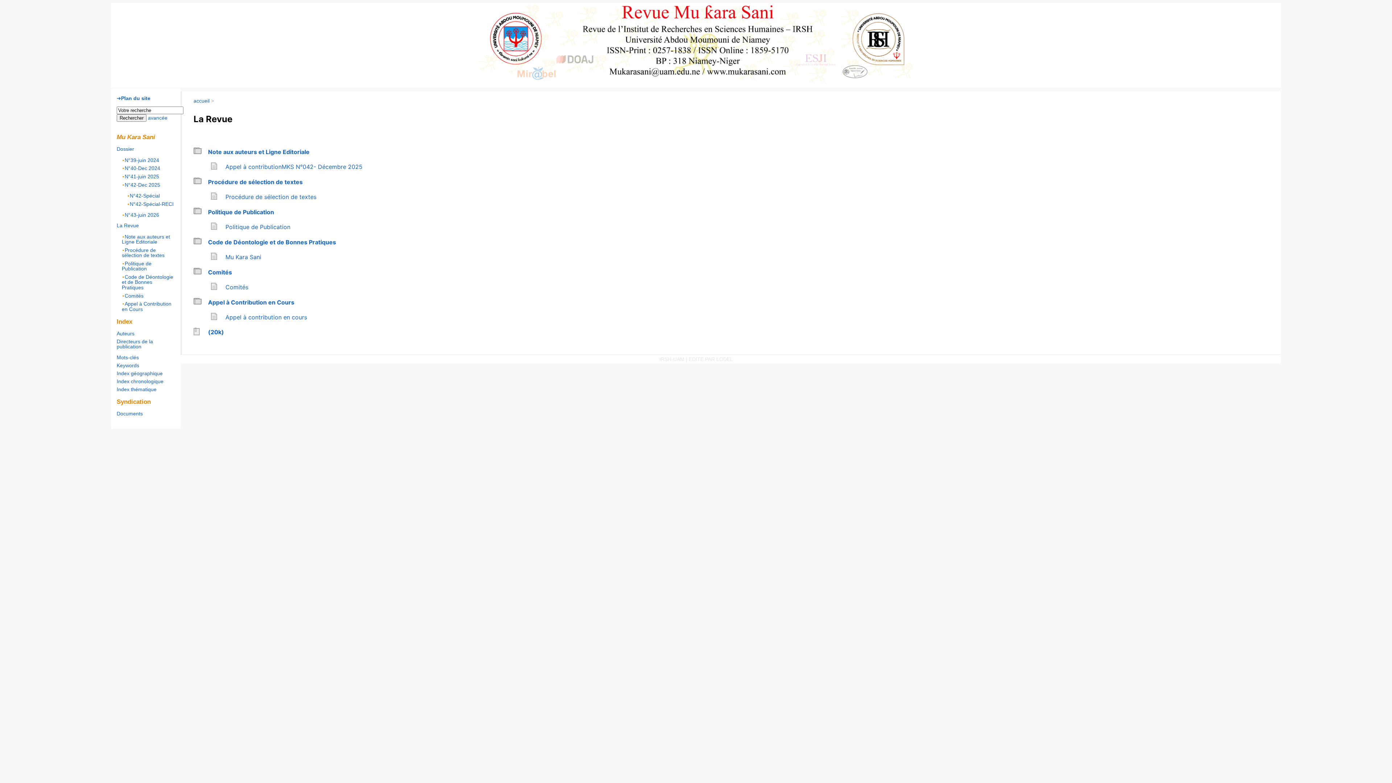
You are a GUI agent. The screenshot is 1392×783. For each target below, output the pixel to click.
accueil (202, 101)
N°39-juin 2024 (142, 160)
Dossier (125, 149)
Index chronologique (140, 381)
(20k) (216, 332)
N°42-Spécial (145, 196)
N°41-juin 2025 (142, 176)
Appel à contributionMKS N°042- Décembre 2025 (293, 166)
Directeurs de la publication (135, 344)
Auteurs (125, 333)
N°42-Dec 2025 (142, 184)
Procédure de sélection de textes (255, 182)
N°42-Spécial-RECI (152, 204)
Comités (220, 272)
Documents (130, 414)
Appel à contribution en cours (266, 317)
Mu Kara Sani (160, 21)
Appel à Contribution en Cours (251, 302)
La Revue (128, 225)
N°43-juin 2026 (142, 215)
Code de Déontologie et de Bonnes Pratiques (272, 242)
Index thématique (137, 389)
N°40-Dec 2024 (142, 168)
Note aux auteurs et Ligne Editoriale (259, 152)
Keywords (128, 365)
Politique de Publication (241, 212)
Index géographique (140, 373)
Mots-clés (128, 357)
